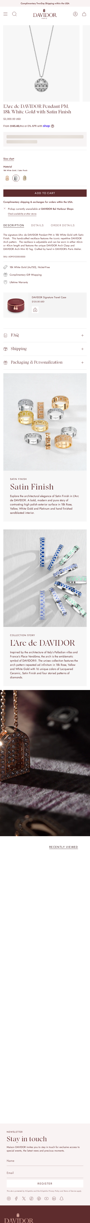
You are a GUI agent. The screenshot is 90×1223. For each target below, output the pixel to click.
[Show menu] (5, 14)
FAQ (15, 335)
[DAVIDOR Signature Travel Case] (15, 305)
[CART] (84, 14)
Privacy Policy (54, 1191)
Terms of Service (70, 1191)
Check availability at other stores (22, 213)
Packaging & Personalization (36, 362)
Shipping (19, 349)
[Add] (35, 309)
